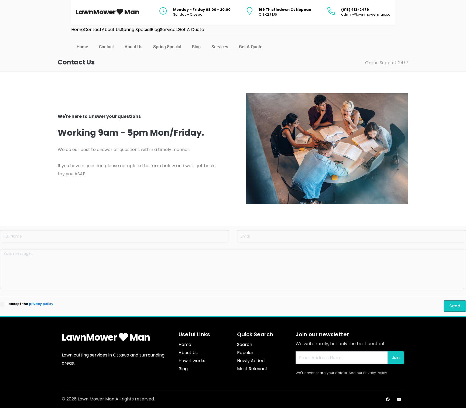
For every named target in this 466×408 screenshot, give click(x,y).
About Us (133, 46)
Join (396, 357)
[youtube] (399, 399)
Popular (245, 352)
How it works (192, 361)
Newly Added (251, 361)
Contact (106, 46)
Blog (196, 46)
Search (244, 344)
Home (82, 46)
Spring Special (167, 46)
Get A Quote (250, 46)
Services (219, 46)
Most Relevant (252, 369)
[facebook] (387, 399)
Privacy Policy (375, 373)
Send (454, 306)
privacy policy (41, 303)
